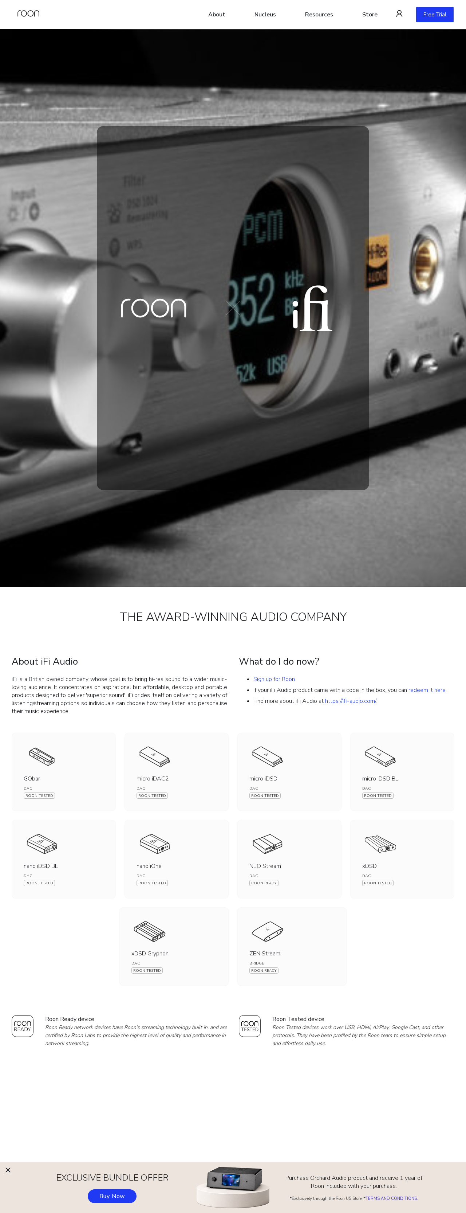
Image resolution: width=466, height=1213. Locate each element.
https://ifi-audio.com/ (350, 701)
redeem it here (427, 690)
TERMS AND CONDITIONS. (392, 1198)
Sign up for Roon (274, 679)
